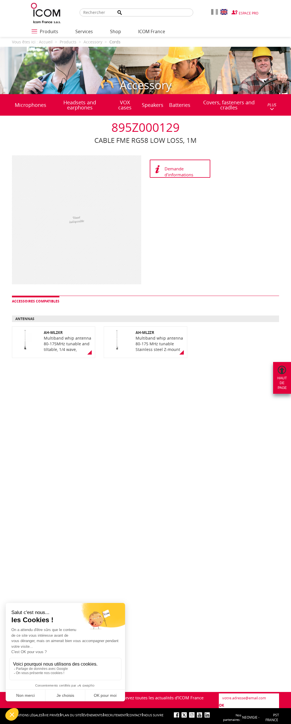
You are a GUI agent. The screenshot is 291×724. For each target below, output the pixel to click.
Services (84, 31)
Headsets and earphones (79, 105)
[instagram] (192, 715)
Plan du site (71, 715)
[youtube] (199, 715)
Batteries (179, 104)
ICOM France (151, 31)
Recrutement (115, 715)
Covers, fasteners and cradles (229, 105)
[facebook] (176, 715)
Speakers (152, 104)
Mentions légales (27, 715)
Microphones (30, 104)
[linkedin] (207, 715)
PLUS (271, 104)
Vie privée (52, 715)
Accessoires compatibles (35, 301)
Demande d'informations (179, 171)
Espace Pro (248, 13)
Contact (135, 715)
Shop (115, 31)
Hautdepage (282, 383)
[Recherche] (119, 12)
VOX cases (125, 105)
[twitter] (184, 715)
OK (221, 705)
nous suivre (153, 715)
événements (93, 715)
